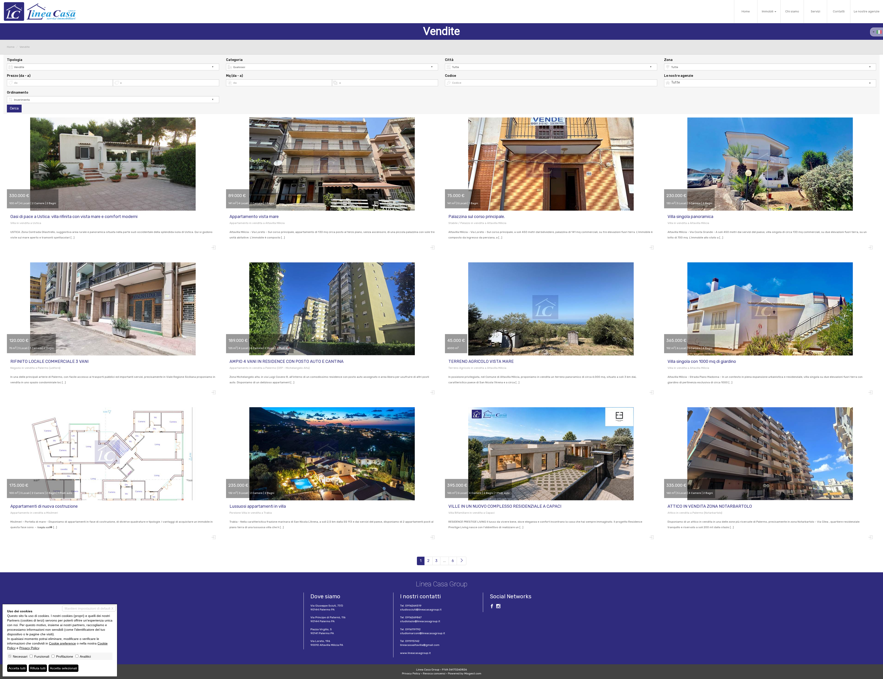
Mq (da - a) (234, 76)
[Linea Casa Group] (39, 11)
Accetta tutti (17, 668)
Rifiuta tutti (38, 668)
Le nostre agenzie (867, 11)
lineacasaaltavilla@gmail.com (419, 645)
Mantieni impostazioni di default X (89, 608)
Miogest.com (472, 673)
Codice (450, 76)
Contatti (839, 11)
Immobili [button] (768, 11)
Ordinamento (17, 93)
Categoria (234, 60)
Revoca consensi (434, 673)
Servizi (815, 11)
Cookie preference (62, 643)
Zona (668, 60)
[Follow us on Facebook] (492, 607)
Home (746, 11)
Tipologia (14, 60)
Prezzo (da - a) (19, 76)
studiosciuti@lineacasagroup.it (421, 609)
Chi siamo (792, 11)
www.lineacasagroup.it (415, 653)
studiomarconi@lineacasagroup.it (422, 633)
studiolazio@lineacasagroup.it (420, 621)
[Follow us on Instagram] (498, 607)
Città (449, 60)
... (444, 561)
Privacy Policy (411, 673)
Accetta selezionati (63, 668)
